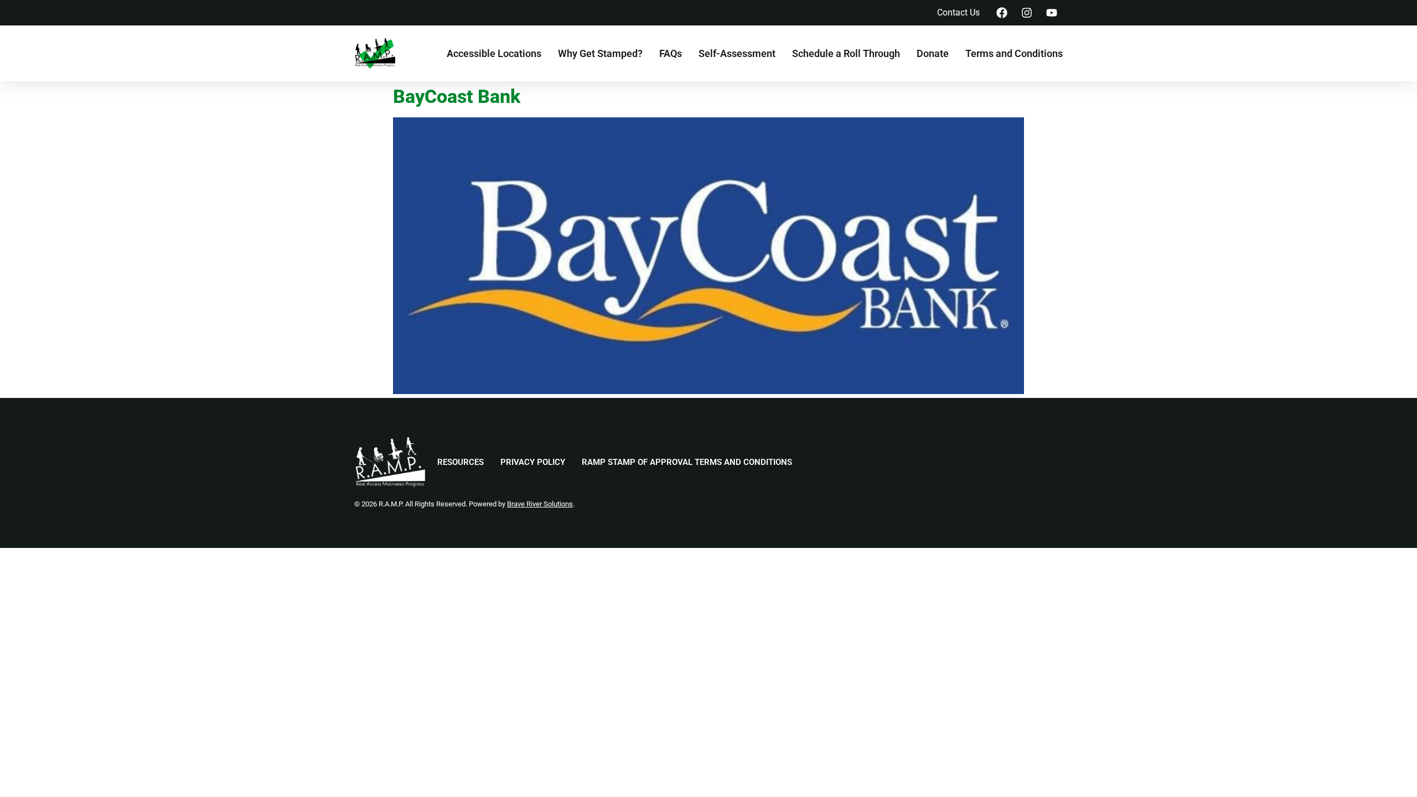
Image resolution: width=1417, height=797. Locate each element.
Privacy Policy (532, 462)
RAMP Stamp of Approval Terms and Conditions (687, 462)
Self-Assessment (737, 53)
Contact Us (958, 12)
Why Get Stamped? (600, 53)
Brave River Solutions (540, 504)
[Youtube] (1052, 13)
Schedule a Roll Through (846, 53)
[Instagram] (1027, 13)
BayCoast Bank (456, 96)
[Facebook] (1002, 13)
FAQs (670, 53)
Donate (933, 53)
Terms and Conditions (1014, 53)
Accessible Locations (494, 53)
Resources (460, 462)
